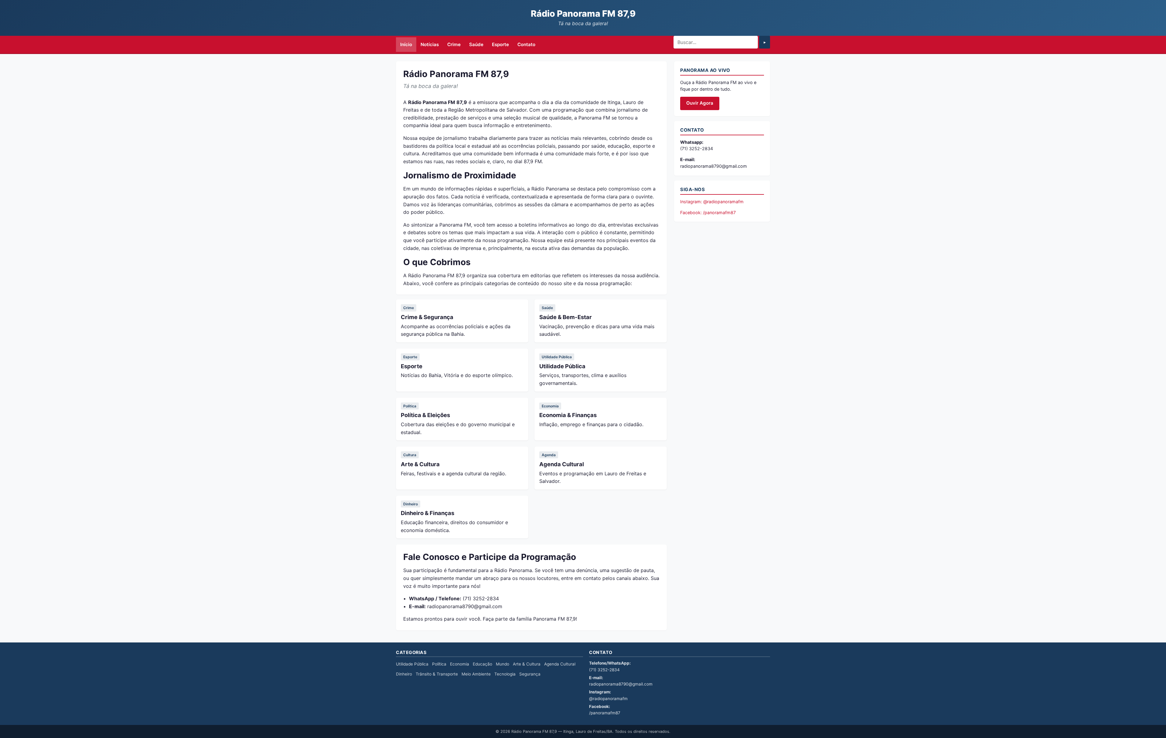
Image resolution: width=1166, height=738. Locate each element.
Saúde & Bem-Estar (565, 317)
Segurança (529, 674)
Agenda (549, 455)
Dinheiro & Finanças (427, 513)
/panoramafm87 (604, 712)
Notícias (430, 44)
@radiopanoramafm (608, 698)
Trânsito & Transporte (437, 674)
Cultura (409, 455)
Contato (526, 44)
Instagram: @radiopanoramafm (712, 201)
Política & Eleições (425, 415)
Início (406, 44)
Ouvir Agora (699, 103)
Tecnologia (505, 674)
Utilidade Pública (557, 357)
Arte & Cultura (420, 464)
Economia (550, 406)
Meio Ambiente (476, 674)
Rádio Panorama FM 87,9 (583, 13)
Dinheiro (410, 504)
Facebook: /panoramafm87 (708, 212)
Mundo (502, 664)
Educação (482, 664)
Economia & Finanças (568, 415)
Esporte (500, 44)
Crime (454, 44)
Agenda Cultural (561, 464)
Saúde (476, 44)
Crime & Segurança (427, 317)
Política (409, 406)
